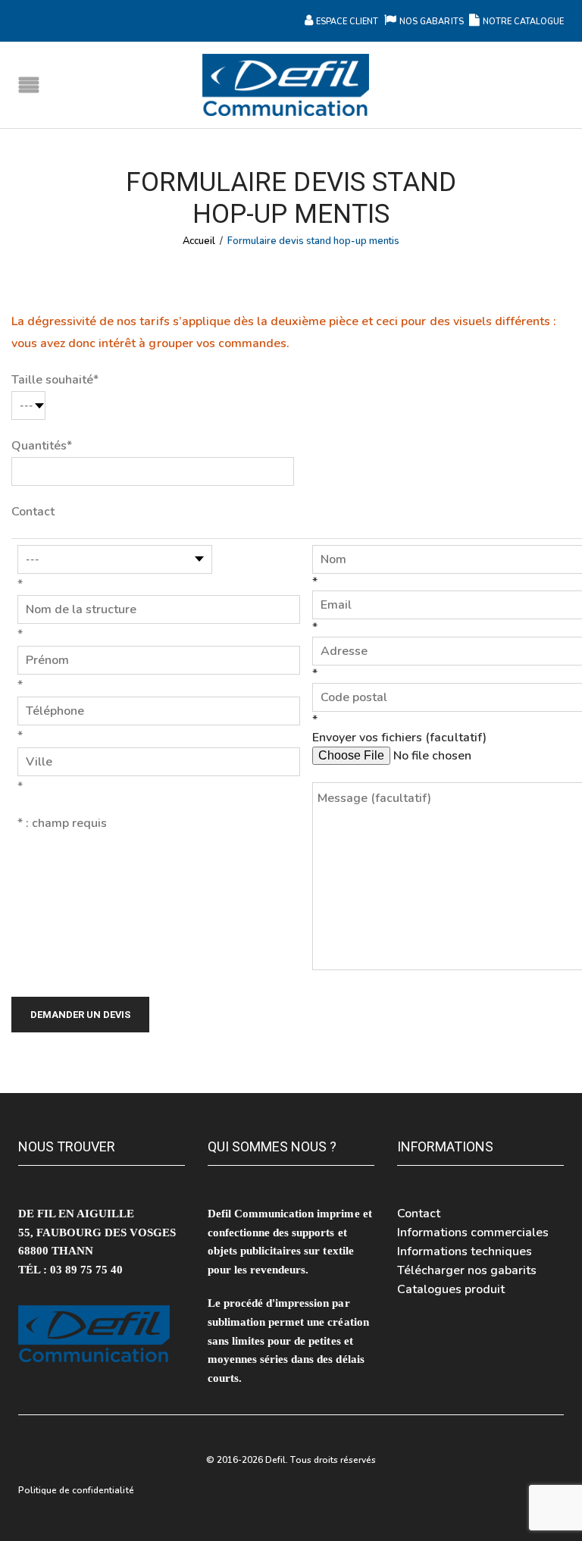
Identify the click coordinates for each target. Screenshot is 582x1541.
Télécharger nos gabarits (467, 1270)
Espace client (347, 21)
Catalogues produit (451, 1289)
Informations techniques (464, 1251)
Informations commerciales (473, 1232)
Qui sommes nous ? (272, 1146)
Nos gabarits (432, 21)
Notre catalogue (523, 21)
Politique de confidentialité (76, 1490)
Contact (418, 1213)
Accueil (199, 241)
